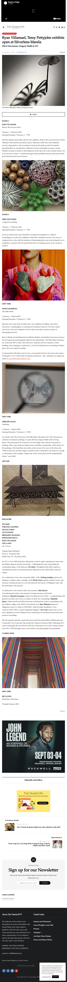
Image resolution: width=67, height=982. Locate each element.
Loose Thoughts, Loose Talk (43, 925)
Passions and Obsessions (42, 921)
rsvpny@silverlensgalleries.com (19, 359)
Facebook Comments (8, 898)
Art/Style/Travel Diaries (9, 33)
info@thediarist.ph (15, 953)
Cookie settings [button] (46, 977)
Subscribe (45, 882)
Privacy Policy (50, 973)
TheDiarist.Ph (22, 52)
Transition (37, 932)
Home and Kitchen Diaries (43, 940)
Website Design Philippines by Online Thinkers (15, 960)
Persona (36, 929)
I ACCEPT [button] (55, 976)
